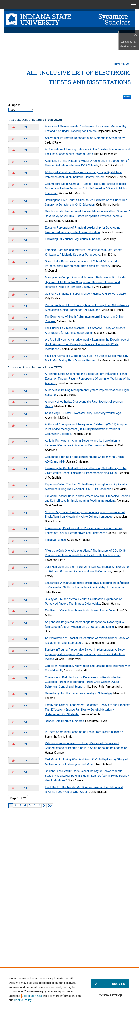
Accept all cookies (110, 983)
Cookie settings (32, 995)
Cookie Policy (23, 1000)
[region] (69, 989)
